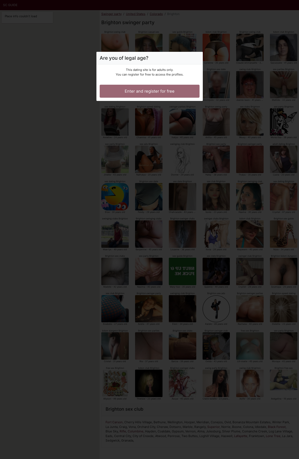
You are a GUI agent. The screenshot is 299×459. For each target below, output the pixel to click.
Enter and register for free (150, 91)
